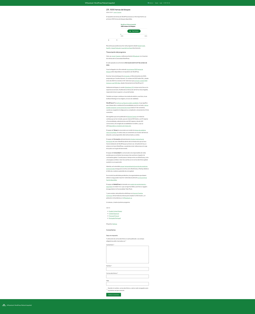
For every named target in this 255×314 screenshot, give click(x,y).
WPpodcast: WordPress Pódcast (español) (100, 3)
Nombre (109, 266)
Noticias (114, 224)
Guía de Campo (131, 116)
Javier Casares (117, 12)
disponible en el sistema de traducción (120, 126)
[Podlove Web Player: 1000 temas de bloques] (127, 32)
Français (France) (114, 216)
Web (107, 280)
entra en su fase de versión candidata (127, 103)
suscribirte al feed (127, 48)
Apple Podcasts (116, 48)
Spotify (108, 48)
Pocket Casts (141, 46)
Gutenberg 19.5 (129, 87)
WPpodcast (135, 56)
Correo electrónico (112, 273)
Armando (127, 76)
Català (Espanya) (114, 213)
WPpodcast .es (127, 198)
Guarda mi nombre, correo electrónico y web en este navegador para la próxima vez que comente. (128, 289)
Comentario (110, 245)
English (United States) (115, 211)
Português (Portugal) (115, 218)
